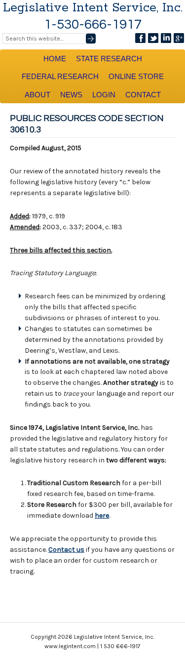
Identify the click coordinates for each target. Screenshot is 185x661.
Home (54, 58)
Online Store (136, 76)
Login (103, 94)
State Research (109, 58)
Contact (143, 94)
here (102, 515)
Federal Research (60, 76)
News (71, 94)
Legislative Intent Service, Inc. (93, 8)
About (37, 94)
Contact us (66, 549)
